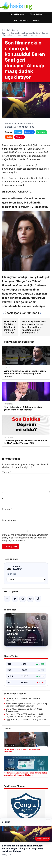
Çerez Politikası (20, 20)
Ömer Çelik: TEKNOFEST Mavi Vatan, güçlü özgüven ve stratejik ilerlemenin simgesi (24, 715)
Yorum (6, 472)
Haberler (6, 30)
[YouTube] (30, 599)
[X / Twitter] (15, 599)
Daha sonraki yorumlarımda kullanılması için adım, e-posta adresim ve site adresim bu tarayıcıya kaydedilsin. (25, 537)
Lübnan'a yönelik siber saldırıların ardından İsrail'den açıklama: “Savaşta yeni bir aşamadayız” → (34, 327)
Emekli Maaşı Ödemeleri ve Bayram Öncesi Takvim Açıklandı (24, 710)
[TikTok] (38, 599)
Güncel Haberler (16, 14)
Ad (4, 498)
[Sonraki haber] (43, 617)
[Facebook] (7, 599)
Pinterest (19, 137)
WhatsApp (41, 132)
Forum (36, 20)
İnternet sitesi (9, 520)
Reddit (9, 137)
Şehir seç (11, 574)
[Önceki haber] (37, 617)
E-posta (7, 509)
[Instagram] (22, 599)
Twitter (18, 132)
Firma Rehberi (36, 14)
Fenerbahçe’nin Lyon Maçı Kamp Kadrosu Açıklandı (23, 699)
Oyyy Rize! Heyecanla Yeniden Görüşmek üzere (26, 719)
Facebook (29, 132)
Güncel (15, 30)
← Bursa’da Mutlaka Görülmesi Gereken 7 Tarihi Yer (10, 327)
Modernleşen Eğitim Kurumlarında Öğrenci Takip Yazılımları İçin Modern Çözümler (26, 704)
